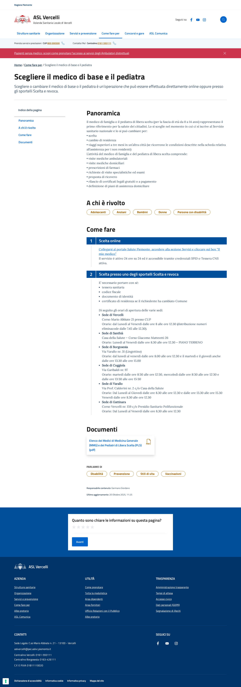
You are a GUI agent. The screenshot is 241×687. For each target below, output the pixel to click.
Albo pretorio (21, 611)
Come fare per (111, 33)
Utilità (89, 578)
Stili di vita (147, 474)
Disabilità (97, 474)
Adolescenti (98, 212)
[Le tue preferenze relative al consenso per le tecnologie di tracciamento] (6, 681)
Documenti (25, 142)
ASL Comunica (158, 33)
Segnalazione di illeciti (168, 611)
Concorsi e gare (134, 33)
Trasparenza (165, 578)
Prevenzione (122, 474)
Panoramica (26, 120)
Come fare (25, 135)
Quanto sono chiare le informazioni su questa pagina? (116, 520)
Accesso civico (164, 599)
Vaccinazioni (173, 474)
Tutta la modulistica (96, 593)
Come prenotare (94, 587)
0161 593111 (104, 43)
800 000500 (53, 43)
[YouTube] (198, 19)
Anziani (121, 212)
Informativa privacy (76, 680)
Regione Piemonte (23, 5)
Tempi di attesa (164, 593)
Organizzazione (54, 33)
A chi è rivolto (27, 128)
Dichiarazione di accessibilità (27, 680)
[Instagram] (204, 19)
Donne (163, 212)
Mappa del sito (97, 680)
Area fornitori (92, 605)
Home (18, 65)
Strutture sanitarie (28, 33)
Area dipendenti (94, 599)
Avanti (80, 542)
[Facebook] (191, 19)
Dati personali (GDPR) (168, 605)
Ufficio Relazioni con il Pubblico (102, 611)
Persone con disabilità (192, 212)
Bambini (142, 212)
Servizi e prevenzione (83, 33)
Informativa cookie (54, 680)
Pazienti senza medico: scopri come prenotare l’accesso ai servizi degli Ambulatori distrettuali (71, 53)
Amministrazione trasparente (172, 587)
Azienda (20, 578)
